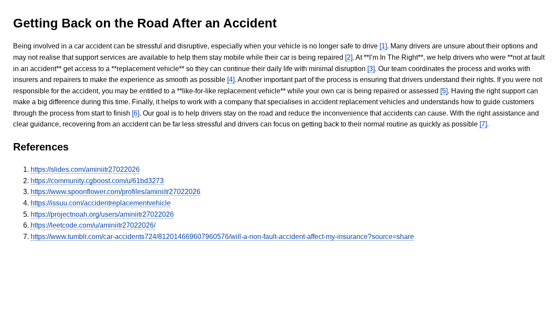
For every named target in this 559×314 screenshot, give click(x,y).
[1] (383, 46)
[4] (231, 79)
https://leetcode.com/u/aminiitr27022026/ (93, 225)
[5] (444, 91)
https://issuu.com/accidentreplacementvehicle (101, 203)
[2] (348, 57)
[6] (135, 113)
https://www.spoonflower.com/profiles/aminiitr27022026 (115, 191)
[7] (483, 124)
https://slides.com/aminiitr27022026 (85, 169)
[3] (371, 68)
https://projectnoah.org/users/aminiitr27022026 (102, 214)
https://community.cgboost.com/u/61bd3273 (97, 180)
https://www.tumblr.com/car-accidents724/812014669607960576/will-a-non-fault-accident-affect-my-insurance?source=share (222, 236)
